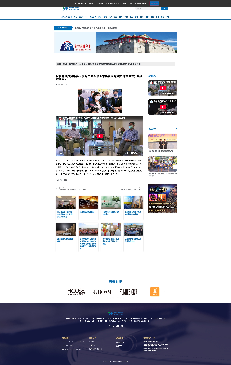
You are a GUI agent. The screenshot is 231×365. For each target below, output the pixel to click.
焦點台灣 (93, 17)
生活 (131, 17)
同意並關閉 (154, 3)
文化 (141, 17)
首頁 (59, 64)
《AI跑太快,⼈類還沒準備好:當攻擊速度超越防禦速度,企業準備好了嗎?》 (156, 345)
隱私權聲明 (120, 342)
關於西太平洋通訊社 (95, 349)
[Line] (122, 326)
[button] (67, 292)
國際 (105, 17)
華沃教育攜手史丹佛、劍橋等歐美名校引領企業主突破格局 (65, 214)
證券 (120, 17)
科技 (126, 17)
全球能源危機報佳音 (87, 212)
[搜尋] (164, 8)
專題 (157, 17)
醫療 (136, 17)
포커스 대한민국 (66, 17)
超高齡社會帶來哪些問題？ (151, 341)
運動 (147, 17)
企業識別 (92, 345)
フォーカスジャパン (81, 17)
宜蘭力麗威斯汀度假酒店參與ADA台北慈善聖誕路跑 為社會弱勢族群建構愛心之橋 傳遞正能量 (88, 244)
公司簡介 (92, 341)
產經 (115, 17)
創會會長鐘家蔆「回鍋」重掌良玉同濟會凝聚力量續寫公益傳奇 (155, 349)
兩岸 (110, 17)
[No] (229, 3)
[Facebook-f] (109, 326)
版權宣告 (119, 346)
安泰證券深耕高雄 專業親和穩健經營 (160, 151)
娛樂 (152, 17)
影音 (162, 17)
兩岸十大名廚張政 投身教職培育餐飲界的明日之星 (110, 241)
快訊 (168, 17)
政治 (100, 17)
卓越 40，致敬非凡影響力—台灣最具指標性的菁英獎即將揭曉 (100, 28)
